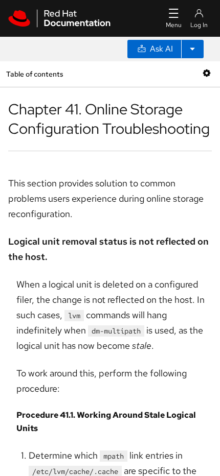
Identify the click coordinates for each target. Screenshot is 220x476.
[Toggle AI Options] (192, 49)
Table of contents (34, 74)
